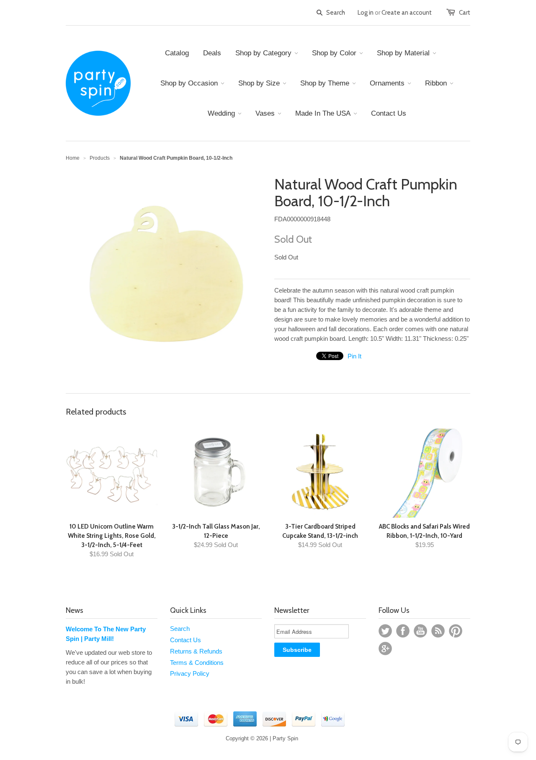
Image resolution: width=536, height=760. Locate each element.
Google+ (385, 648)
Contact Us (185, 639)
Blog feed (438, 631)
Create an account (406, 12)
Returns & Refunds (196, 651)
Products (100, 158)
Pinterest (455, 631)
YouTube (420, 631)
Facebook (403, 631)
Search (180, 628)
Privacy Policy (189, 673)
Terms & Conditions (197, 662)
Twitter (385, 631)
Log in (366, 12)
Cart (464, 12)
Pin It (354, 356)
